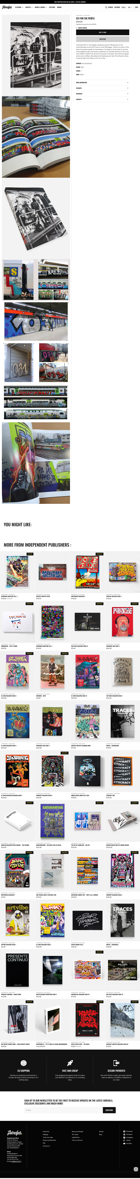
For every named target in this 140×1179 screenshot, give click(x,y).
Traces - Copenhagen (112, 745)
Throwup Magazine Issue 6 (44, 795)
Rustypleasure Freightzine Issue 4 (46, 994)
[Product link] (17, 576)
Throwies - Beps (41, 696)
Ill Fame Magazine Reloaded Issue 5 (11, 795)
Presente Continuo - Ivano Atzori (11, 994)
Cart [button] (136, 7)
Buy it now (102, 32)
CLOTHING (18, 7)
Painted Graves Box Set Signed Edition (117, 845)
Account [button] (117, 7)
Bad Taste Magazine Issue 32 (114, 994)
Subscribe (109, 1110)
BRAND (59, 7)
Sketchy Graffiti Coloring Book (81, 745)
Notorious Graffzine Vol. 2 (44, 646)
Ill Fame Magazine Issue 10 (79, 696)
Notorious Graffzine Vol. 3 (9, 596)
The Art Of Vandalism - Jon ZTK (80, 845)
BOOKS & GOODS (40, 7)
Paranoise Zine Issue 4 (43, 745)
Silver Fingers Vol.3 (77, 944)
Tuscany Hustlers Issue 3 (113, 596)
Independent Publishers (83, 15)
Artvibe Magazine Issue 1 (8, 944)
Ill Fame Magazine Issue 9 (8, 745)
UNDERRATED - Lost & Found (9, 646)
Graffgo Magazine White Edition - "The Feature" (15, 845)
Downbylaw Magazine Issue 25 (80, 994)
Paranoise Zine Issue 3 (112, 646)
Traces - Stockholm (112, 944)
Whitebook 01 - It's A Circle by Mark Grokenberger (51, 1044)
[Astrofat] (7, 7)
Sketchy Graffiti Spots (43, 596)
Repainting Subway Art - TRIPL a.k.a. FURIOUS (84, 895)
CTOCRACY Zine (110, 795)
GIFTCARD (52, 7)
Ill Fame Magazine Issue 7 (43, 944)
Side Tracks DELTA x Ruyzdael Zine (46, 895)
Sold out (102, 39)
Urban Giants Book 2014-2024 (80, 795)
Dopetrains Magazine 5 (8, 895)
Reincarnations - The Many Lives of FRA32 (48, 845)
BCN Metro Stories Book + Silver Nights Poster (15, 1044)
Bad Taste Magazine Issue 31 (79, 646)
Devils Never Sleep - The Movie (80, 1044)
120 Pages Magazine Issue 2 (114, 696)
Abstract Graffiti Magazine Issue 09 (117, 1044)
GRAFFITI (28, 7)
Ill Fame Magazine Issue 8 (8, 696)
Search (110, 7)
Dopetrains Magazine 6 (78, 596)
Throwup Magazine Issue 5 (114, 895)
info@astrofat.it (16, 1161)
